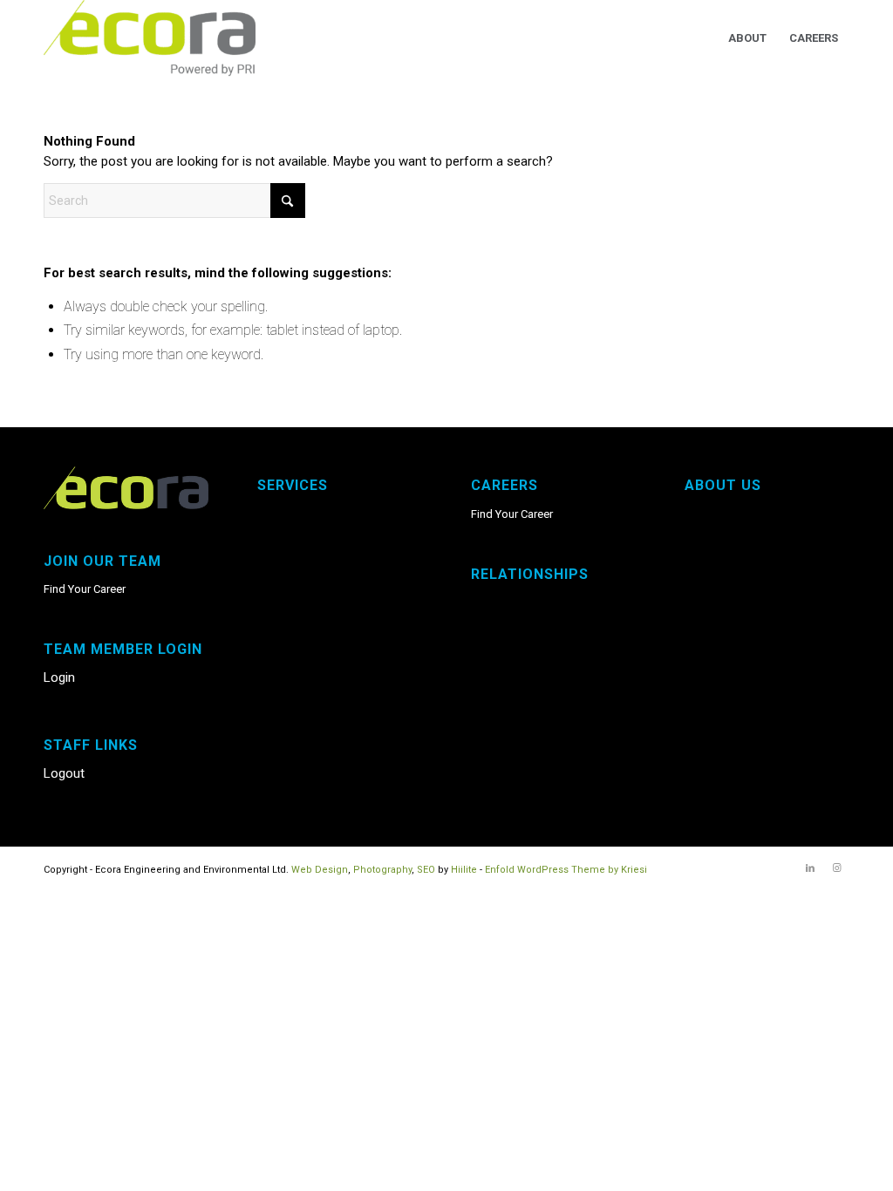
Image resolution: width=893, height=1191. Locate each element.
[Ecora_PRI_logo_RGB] (150, 38)
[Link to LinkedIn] (810, 868)
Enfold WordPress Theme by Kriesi (566, 869)
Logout (64, 773)
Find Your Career (85, 589)
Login (59, 677)
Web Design (319, 869)
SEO (426, 869)
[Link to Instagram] (836, 868)
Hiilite (464, 869)
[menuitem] (747, 38)
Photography (382, 869)
